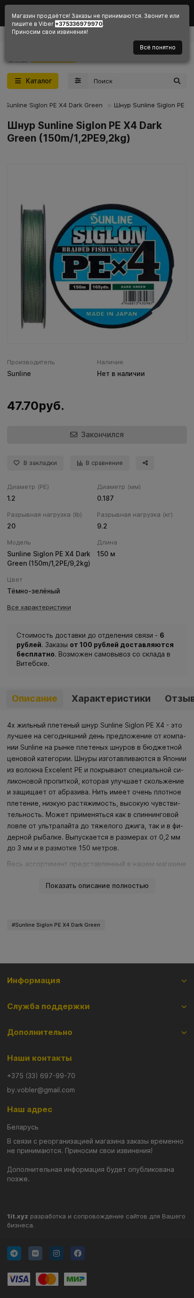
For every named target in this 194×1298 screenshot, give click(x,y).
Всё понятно (158, 47)
